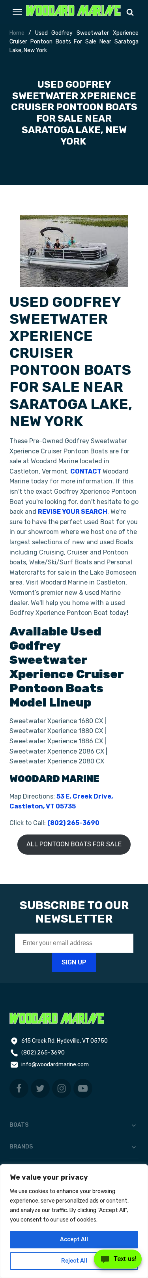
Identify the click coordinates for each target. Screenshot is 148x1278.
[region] (74, 1221)
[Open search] (130, 12)
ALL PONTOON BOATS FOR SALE (74, 844)
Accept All (74, 1239)
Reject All (74, 1260)
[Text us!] (118, 1261)
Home (16, 33)
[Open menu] (17, 12)
